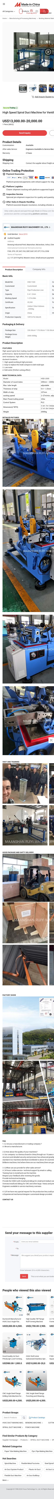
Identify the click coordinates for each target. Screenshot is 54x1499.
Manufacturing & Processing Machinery (22, 18)
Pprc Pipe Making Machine (42, 1451)
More (5, 1480)
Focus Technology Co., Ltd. (32, 1489)
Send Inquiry (25, 133)
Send (24, 1276)
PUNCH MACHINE (32, 1427)
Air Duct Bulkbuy (33, 1475)
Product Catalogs (38, 1417)
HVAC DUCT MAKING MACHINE (15, 1422)
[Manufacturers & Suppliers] (27, 4)
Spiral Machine (10, 1463)
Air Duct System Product (14, 1469)
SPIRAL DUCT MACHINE (12, 1427)
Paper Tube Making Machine (15, 1451)
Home (5, 18)
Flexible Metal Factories (30, 1463)
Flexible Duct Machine (13, 1475)
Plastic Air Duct (35, 1469)
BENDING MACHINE (33, 1422)
